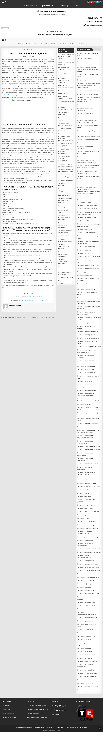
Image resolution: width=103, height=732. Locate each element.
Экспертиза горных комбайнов (86, 246)
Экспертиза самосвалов (84, 658)
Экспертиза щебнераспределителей (88, 564)
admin (24, 56)
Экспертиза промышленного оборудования (63, 225)
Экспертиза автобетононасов (86, 574)
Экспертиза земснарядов (84, 275)
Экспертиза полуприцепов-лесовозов (88, 446)
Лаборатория (6, 709)
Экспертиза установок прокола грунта (88, 537)
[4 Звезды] (27, 286)
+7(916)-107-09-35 (40, 300)
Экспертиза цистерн (83, 220)
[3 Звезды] (20, 286)
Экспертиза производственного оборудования (64, 217)
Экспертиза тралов (83, 518)
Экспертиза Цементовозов (85, 683)
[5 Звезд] (34, 286)
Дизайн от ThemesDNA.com (51, 730)
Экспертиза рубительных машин (87, 483)
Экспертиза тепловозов (84, 197)
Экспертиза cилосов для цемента (87, 661)
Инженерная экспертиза (31, 6)
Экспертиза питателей (84, 404)
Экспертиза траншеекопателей (86, 521)
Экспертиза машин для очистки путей (88, 136)
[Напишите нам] (97, 2)
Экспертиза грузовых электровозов (88, 91)
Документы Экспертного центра (36, 705)
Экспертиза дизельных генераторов (88, 265)
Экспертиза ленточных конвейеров (87, 331)
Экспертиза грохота (83, 253)
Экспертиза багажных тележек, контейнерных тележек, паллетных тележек (87, 69)
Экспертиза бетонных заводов (86, 590)
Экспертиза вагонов (83, 80)
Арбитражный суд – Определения (37, 717)
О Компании (6, 705)
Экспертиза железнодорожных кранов (88, 94)
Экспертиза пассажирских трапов (87, 217)
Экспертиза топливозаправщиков (87, 205)
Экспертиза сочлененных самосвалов (88, 486)
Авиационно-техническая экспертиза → (44, 317)
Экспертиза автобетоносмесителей (88, 577)
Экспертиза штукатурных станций (87, 686)
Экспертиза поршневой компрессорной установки (65, 200)
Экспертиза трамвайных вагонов (87, 209)
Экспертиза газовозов (83, 633)
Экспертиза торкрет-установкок (86, 676)
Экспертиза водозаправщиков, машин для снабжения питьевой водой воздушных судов (88, 85)
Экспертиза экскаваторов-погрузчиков (88, 570)
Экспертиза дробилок (83, 272)
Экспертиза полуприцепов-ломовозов (88, 449)
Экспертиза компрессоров (85, 323)
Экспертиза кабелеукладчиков (86, 289)
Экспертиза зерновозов (84, 639)
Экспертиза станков (64, 236)
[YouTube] (91, 2)
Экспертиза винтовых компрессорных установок (64, 131)
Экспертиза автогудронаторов (86, 580)
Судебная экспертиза (48, 6)
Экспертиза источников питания (86, 105)
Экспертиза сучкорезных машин (87, 515)
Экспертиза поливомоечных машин (87, 423)
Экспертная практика (9, 713)
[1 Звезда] (5, 286)
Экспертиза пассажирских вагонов (87, 139)
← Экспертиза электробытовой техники (13, 317)
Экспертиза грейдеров (84, 250)
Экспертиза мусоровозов (84, 381)
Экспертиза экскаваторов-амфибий (88, 567)
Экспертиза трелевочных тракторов (88, 525)
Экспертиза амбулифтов (84, 58)
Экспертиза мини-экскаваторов (86, 372)
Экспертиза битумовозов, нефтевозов (88, 609)
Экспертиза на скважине (65, 180)
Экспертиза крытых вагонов (85, 113)
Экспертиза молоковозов (84, 651)
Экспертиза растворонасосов (86, 655)
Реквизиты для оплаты (9, 717)
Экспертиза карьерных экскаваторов (88, 298)
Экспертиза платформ (84, 157)
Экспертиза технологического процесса (63, 246)
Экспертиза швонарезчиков (85, 560)
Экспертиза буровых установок (86, 232)
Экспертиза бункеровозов (85, 621)
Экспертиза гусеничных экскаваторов (88, 256)
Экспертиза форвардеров (85, 540)
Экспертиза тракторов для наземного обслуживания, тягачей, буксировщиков (88, 99)
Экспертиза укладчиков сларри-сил (88, 528)
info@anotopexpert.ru (34, 297)
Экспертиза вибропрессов (85, 629)
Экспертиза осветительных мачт (87, 390)
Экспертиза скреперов (84, 496)
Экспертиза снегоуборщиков (85, 508)
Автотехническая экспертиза (28, 53)
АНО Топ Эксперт (7, 95)
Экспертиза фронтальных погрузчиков (88, 549)
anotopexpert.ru (95, 25)
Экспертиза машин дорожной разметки (89, 346)
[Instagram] (88, 2)
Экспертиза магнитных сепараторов (88, 338)
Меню (6, 2)
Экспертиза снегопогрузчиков (86, 505)
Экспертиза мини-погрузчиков (86, 366)
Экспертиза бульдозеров (84, 229)
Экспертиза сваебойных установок (87, 490)
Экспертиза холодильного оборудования (62, 254)
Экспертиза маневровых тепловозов (88, 117)
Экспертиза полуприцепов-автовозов (88, 427)
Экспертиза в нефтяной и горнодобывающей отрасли (66, 56)
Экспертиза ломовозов (84, 648)
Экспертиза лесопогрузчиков (86, 335)
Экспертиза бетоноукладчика (86, 602)
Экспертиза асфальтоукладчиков (87, 584)
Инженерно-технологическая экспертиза (63, 80)
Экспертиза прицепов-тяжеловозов (87, 464)
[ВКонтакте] (94, 2)
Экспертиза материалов (65, 277)
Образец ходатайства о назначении (37, 709)
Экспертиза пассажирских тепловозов (88, 143)
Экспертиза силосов (83, 493)
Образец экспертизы (33, 713)
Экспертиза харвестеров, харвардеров (89, 552)
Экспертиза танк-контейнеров (86, 670)
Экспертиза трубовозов (84, 680)
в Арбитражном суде (63, 6)
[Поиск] (100, 2)
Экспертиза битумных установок (87, 605)
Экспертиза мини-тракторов (85, 369)
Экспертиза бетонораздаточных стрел (88, 593)
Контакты (75, 6)
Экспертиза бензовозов (84, 587)
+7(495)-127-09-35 (27, 300)
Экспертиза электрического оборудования (63, 261)
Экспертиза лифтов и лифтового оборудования (64, 151)
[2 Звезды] (12, 286)
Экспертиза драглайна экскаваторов (88, 268)
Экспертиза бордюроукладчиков (87, 617)
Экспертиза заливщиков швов (86, 636)
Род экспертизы (28, 49)
